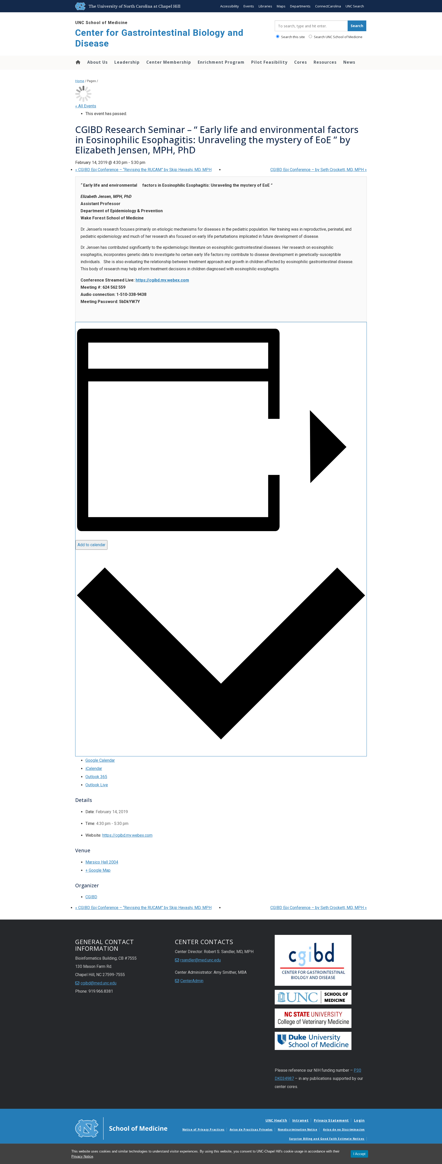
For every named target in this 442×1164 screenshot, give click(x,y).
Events (249, 6)
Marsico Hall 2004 (101, 862)
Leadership (127, 62)
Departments (300, 6)
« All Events (85, 106)
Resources (325, 62)
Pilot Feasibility (269, 62)
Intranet (300, 1120)
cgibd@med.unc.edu (98, 983)
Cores (300, 62)
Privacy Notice (82, 1156)
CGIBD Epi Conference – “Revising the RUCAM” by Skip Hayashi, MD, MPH (143, 169)
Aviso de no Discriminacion (344, 1129)
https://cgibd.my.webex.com (162, 280)
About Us (97, 62)
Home (77, 62)
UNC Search (355, 6)
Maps (281, 6)
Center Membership (168, 62)
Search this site (292, 37)
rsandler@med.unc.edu (200, 960)
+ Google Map (97, 870)
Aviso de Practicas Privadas (251, 1129)
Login (359, 1120)
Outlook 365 (96, 776)
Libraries (265, 6)
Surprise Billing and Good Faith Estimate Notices (326, 1138)
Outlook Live (96, 784)
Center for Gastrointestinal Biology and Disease (159, 38)
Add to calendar (91, 544)
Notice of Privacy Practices (203, 1129)
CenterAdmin (191, 980)
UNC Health (276, 1120)
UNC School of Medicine (101, 22)
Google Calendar (100, 760)
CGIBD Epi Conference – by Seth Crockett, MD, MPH (318, 169)
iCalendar (93, 768)
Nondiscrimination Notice (297, 1129)
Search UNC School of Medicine (337, 37)
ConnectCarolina (328, 6)
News (349, 62)
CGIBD (91, 896)
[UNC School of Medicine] (121, 1128)
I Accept (359, 1154)
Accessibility (229, 6)
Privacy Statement (331, 1120)
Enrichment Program (221, 62)
